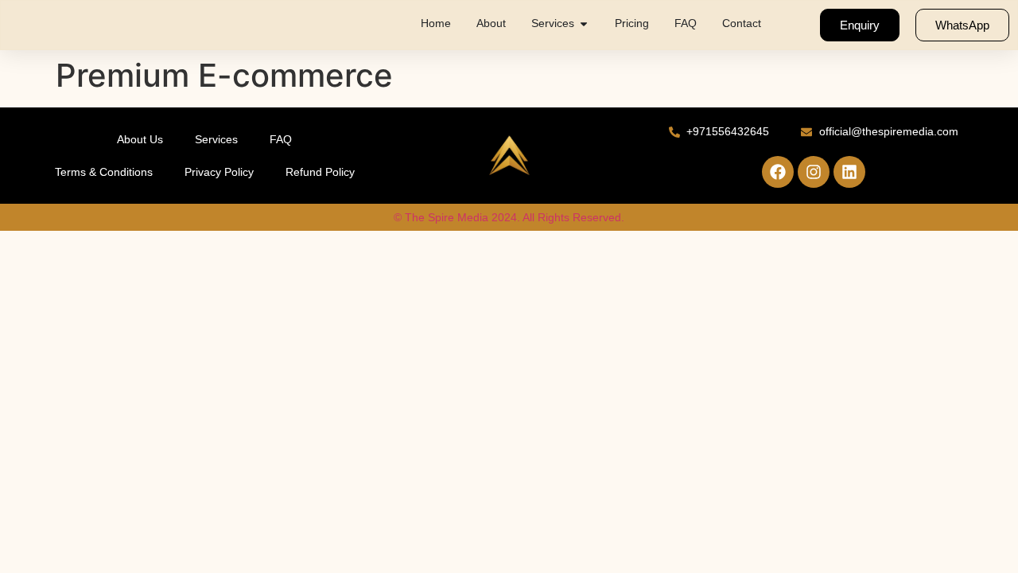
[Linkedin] (849, 172)
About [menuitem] (491, 23)
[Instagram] (814, 172)
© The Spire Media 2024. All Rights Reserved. (509, 217)
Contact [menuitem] (741, 23)
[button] (583, 23)
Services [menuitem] (552, 23)
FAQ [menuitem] (685, 23)
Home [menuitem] (436, 23)
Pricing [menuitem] (632, 23)
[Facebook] (778, 172)
